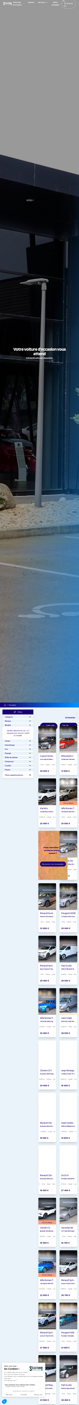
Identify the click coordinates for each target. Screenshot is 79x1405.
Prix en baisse (68, 803)
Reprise (31, 2)
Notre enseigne (55, 3)
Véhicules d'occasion (17, 3)
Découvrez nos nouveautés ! (53, 864)
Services (41, 2)
